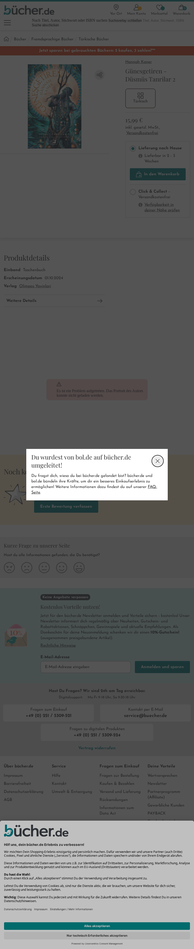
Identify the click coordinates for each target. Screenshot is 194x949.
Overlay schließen (158, 461)
